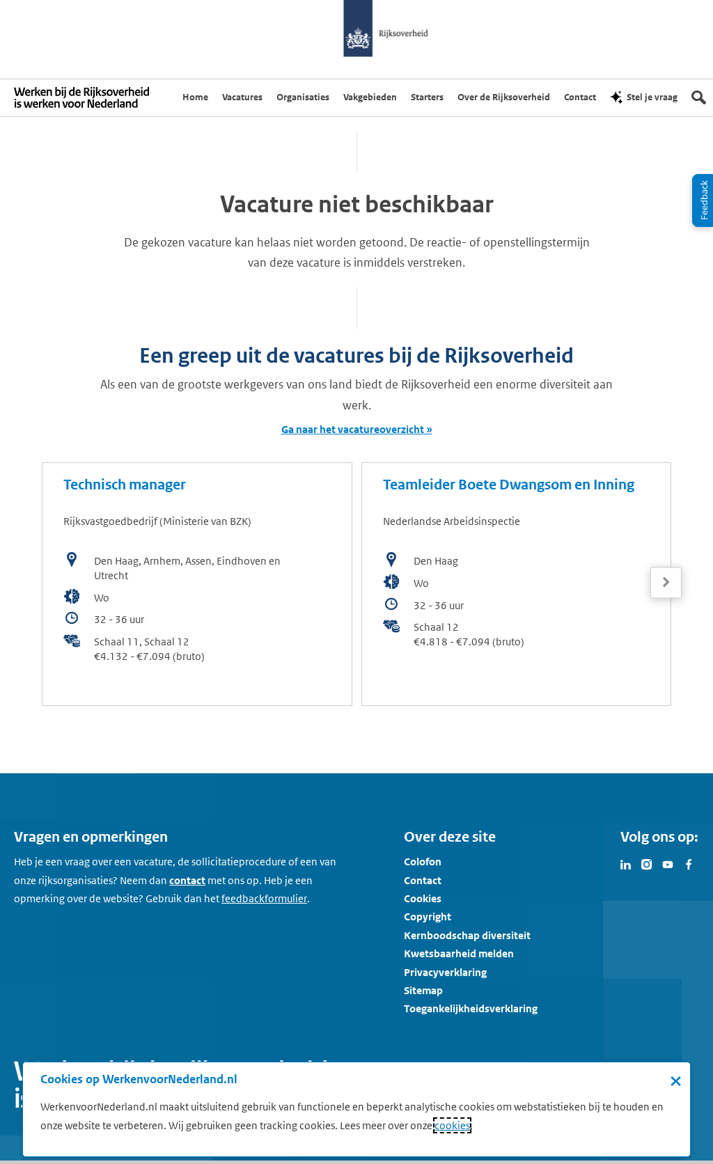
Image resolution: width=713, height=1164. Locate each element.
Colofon (422, 861)
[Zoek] (698, 97)
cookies (452, 1125)
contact (187, 880)
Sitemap (423, 990)
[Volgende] (666, 582)
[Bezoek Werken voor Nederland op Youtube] (667, 863)
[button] (666, 582)
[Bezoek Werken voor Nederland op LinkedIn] (626, 863)
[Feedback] (702, 200)
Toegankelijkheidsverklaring (471, 1008)
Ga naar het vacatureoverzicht (352, 429)
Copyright (427, 916)
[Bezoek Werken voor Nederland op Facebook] (688, 863)
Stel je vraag (652, 97)
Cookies (422, 898)
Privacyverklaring (445, 972)
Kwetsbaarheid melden (459, 953)
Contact (422, 880)
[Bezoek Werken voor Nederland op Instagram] (646, 863)
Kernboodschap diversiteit (467, 935)
